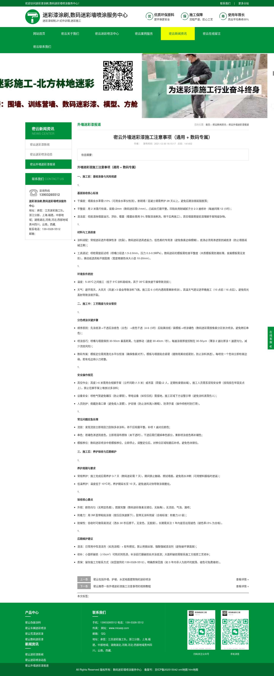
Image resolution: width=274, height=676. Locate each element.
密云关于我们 (70, 33)
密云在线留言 (212, 33)
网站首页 (39, 33)
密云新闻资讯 (178, 33)
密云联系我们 (42, 46)
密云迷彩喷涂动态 (41, 154)
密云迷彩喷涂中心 (107, 33)
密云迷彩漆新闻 (40, 144)
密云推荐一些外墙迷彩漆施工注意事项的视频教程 (122, 586)
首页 (208, 124)
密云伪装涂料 (33, 622)
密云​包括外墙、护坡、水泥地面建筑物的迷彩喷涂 (122, 579)
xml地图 (183, 669)
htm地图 (193, 669)
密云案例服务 (144, 33)
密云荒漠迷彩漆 (34, 633)
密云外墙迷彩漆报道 (42, 164)
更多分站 (243, 3)
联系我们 (225, 3)
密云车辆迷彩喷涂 (35, 628)
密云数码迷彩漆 (34, 639)
